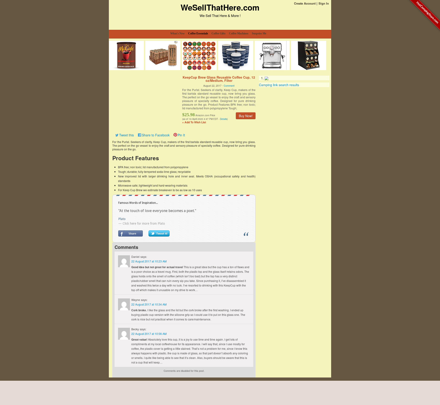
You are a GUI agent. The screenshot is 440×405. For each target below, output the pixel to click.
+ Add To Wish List (194, 122)
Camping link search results (279, 85)
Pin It (181, 135)
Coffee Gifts (219, 33)
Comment (229, 85)
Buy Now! (246, 115)
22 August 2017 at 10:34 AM (149, 304)
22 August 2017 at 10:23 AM (149, 261)
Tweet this (126, 135)
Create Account (305, 3)
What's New (177, 33)
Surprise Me (259, 33)
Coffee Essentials (198, 33)
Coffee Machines (238, 33)
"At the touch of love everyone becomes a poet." (157, 211)
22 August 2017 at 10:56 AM (149, 334)
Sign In (324, 3)
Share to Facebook (156, 135)
